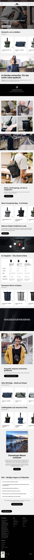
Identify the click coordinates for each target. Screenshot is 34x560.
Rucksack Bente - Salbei (20, 264)
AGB (2, 548)
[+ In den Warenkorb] (12, 47)
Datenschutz (3, 542)
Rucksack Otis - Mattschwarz (11, 264)
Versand (2, 545)
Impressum (3, 544)
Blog (23, 524)
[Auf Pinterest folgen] (6, 554)
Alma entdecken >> (6, 26)
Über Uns (24, 523)
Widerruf (2, 550)
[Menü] (4, 551)
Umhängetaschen (16, 521)
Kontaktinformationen (4, 547)
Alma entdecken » (9, 196)
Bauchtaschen (15, 523)
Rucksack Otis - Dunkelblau (6, 303)
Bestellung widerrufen (6, 511)
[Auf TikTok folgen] (8, 554)
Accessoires (15, 524)
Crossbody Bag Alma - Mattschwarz (28, 264)
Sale (14, 526)
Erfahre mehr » (5, 233)
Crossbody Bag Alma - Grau (6, 219)
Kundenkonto (25, 521)
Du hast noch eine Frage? (17, 504)
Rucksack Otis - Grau (18, 303)
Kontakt (24, 526)
